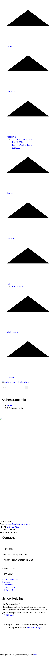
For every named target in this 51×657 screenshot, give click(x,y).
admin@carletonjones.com (18, 524)
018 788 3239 (13, 527)
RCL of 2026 (17, 286)
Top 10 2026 (17, 142)
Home (9, 405)
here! (35, 655)
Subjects (16, 147)
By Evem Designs (34, 627)
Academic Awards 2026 (22, 139)
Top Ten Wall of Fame (22, 145)
